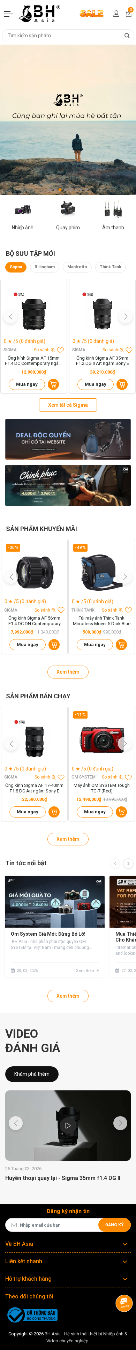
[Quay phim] (68, 209)
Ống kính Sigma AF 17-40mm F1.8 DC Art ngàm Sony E (34, 788)
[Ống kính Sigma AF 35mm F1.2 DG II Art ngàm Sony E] (102, 312)
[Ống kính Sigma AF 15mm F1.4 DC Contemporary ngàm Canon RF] (33, 312)
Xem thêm (68, 672)
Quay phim (68, 227)
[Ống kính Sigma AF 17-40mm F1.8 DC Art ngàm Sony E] (34, 739)
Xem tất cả (68, 405)
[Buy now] (53, 384)
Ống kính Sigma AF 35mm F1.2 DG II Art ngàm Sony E (102, 360)
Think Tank (110, 266)
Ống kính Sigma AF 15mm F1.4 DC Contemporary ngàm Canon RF (33, 360)
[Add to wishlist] (60, 350)
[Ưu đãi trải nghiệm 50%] (68, 439)
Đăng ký (114, 1224)
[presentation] (115, 863)
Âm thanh (113, 227)
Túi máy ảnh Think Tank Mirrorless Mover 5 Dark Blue (101, 620)
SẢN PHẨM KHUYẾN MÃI (41, 528)
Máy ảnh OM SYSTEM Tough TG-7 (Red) (102, 788)
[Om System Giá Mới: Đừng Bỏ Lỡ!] (55, 902)
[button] (50, 190)
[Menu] (9, 14)
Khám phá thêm (32, 1074)
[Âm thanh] (113, 209)
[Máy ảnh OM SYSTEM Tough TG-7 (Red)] (101, 739)
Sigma (16, 266)
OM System (83, 777)
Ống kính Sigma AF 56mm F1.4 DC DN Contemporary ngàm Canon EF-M (34, 620)
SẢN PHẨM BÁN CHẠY (38, 696)
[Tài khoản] (116, 14)
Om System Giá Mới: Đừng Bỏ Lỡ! (48, 934)
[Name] (127, 35)
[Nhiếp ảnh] (22, 209)
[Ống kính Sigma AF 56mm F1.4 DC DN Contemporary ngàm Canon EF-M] (34, 572)
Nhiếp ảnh (22, 227)
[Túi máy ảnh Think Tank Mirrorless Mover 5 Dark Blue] (101, 572)
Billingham (45, 266)
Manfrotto (77, 266)
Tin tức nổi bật (26, 863)
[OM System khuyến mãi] (68, 485)
